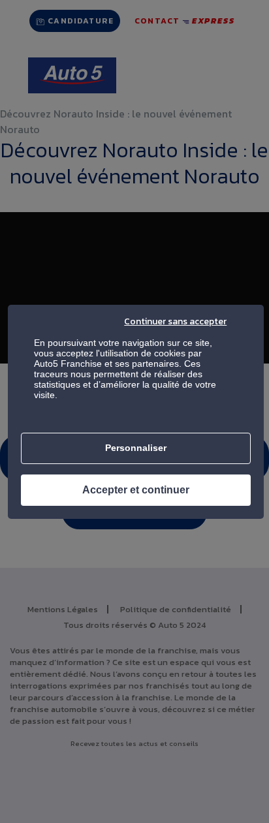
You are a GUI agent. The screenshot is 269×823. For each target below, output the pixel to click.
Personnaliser (135, 448)
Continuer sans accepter (175, 321)
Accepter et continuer (135, 489)
